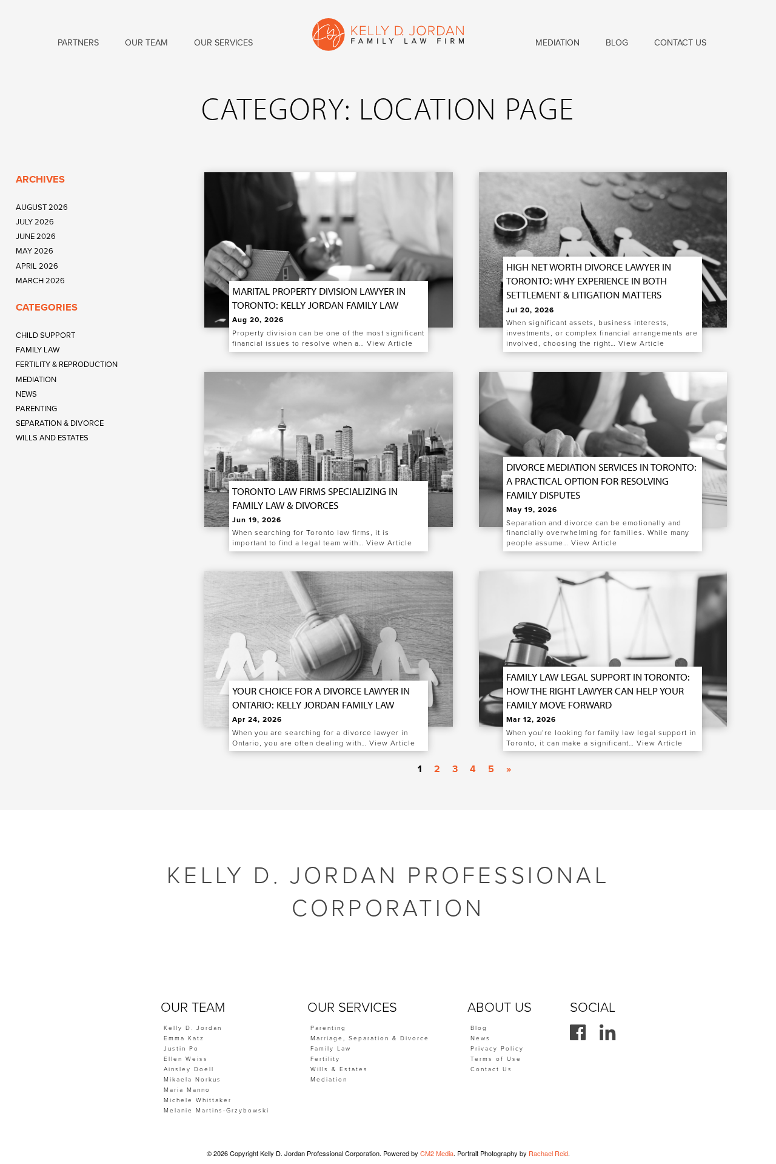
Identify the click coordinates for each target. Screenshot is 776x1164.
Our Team (146, 43)
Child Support (45, 335)
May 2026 (34, 251)
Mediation (36, 380)
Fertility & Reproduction (67, 364)
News (26, 394)
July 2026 (35, 222)
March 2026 (40, 281)
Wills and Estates (52, 438)
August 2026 (42, 207)
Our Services (223, 43)
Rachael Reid (548, 1153)
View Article (390, 343)
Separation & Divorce (60, 423)
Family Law (37, 350)
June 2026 (36, 236)
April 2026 (37, 266)
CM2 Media (436, 1153)
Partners (78, 43)
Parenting (36, 409)
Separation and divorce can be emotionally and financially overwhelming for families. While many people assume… (597, 533)
